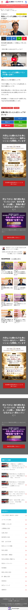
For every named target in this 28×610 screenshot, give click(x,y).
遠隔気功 (4, 589)
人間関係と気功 (6, 528)
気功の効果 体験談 (7, 554)
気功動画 (17, 107)
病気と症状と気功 (6, 572)
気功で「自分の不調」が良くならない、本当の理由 (17, 501)
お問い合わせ (16, 600)
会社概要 (10, 600)
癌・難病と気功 (6, 576)
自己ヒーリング (6, 585)
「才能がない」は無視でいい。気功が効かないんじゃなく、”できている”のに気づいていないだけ (13, 466)
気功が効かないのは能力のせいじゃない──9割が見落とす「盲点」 (17, 475)
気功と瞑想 (5, 550)
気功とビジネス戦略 (7, 546)
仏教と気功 (5, 532)
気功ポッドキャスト (7, 563)
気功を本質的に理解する (8, 107)
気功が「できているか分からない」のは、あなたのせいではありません (17, 493)
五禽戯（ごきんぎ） (7, 524)
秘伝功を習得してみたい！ (14, 237)
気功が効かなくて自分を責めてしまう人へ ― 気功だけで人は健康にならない (13, 484)
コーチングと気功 (6, 519)
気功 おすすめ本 (6, 541)
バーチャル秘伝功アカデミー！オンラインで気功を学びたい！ (14, 6)
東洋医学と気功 (6, 537)
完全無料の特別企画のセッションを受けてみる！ (14, 183)
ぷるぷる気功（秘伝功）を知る (10, 515)
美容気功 (4, 581)
